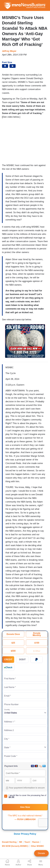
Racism (35, 842)
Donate (41, 853)
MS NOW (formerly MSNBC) (15, 846)
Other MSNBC (37, 846)
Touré (27, 842)
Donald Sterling (9, 842)
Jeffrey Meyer (9, 51)
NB (20, 842)
